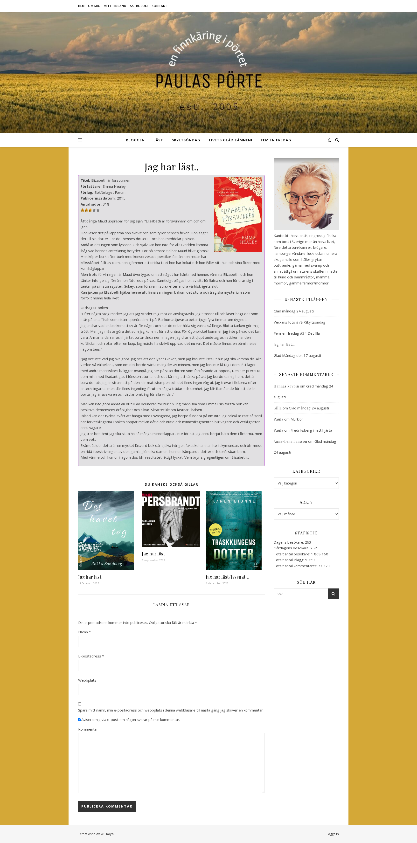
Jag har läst (153, 554)
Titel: (85, 180)
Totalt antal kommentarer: (296, 565)
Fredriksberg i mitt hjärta (311, 430)
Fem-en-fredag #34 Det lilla (297, 333)
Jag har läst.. (91, 577)
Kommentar (88, 729)
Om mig (94, 6)
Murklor (297, 419)
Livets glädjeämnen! (230, 140)
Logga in (333, 834)
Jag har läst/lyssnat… (227, 577)
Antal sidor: (91, 204)
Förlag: (87, 192)
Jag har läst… (284, 344)
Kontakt (159, 6)
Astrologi (139, 6)
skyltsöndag (186, 140)
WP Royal (107, 834)
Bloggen (135, 140)
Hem (81, 6)
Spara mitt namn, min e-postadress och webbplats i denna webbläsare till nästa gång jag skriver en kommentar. (171, 710)
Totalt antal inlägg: (289, 559)
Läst (158, 140)
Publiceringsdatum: (98, 198)
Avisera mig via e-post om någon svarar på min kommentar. (130, 719)
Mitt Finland (115, 6)
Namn (84, 631)
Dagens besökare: (289, 542)
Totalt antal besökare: (292, 554)
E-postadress (91, 656)
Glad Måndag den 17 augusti (297, 355)
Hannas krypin (286, 386)
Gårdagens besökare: (292, 548)
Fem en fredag (276, 140)
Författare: (91, 186)
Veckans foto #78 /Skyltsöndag (299, 322)
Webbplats (87, 680)
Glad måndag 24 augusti (294, 311)
